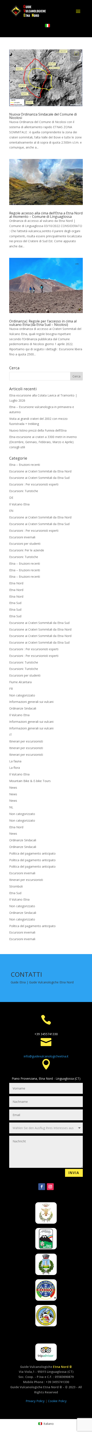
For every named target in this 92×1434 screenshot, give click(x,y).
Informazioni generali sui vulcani (31, 702)
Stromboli (16, 886)
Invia (73, 1172)
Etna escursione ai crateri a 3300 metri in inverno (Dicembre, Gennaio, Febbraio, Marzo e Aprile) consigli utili (43, 442)
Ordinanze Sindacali (22, 708)
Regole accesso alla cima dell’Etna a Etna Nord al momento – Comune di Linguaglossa (46, 215)
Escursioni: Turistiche (23, 491)
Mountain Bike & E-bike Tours (30, 781)
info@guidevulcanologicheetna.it (46, 1056)
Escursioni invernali (22, 537)
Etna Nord (16, 583)
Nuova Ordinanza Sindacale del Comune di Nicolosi (43, 116)
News (13, 787)
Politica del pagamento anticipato (32, 853)
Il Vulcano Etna (19, 504)
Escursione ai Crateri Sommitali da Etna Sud (39, 478)
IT (10, 735)
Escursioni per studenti (24, 544)
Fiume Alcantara (20, 682)
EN (11, 511)
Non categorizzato (22, 695)
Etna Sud (15, 603)
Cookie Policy (57, 1401)
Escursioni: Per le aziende (26, 550)
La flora (14, 768)
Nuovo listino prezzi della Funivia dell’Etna (38, 430)
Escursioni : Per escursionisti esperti (33, 484)
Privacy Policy (35, 1401)
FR (11, 689)
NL (11, 807)
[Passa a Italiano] (47, 26)
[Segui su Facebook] (41, 1186)
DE (11, 498)
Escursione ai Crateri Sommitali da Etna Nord (40, 471)
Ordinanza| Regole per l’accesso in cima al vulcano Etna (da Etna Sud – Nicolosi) (43, 323)
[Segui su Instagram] (50, 1186)
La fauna (15, 761)
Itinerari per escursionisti (26, 741)
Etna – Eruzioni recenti (24, 465)
